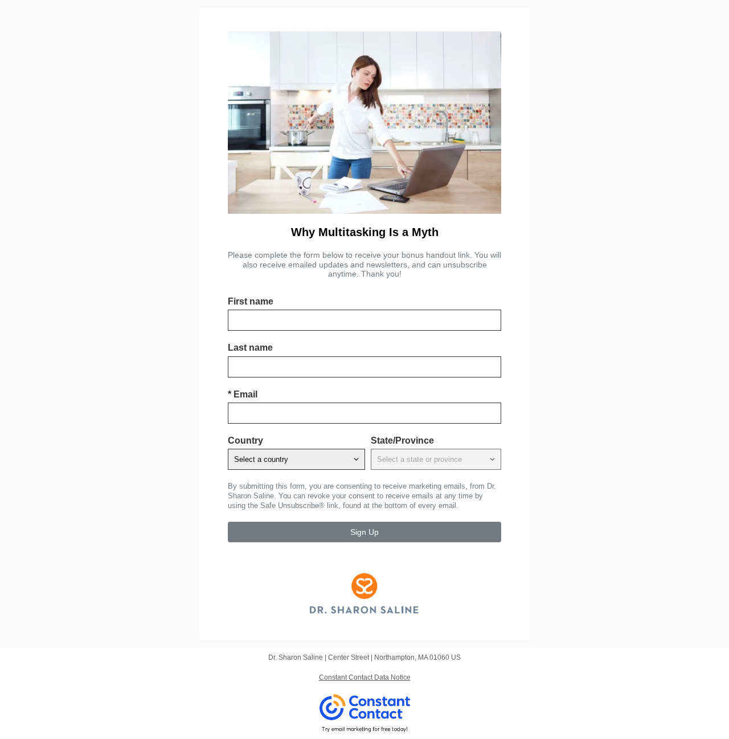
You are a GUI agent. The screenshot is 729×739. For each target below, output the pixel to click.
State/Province (402, 440)
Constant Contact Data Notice (365, 677)
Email (242, 394)
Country (245, 440)
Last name (250, 347)
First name (250, 301)
